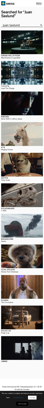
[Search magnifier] (41, 25)
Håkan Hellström (10, 57)
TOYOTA (7, 87)
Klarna (7, 301)
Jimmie (4, 361)
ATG (7, 148)
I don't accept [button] (22, 404)
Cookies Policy (18, 398)
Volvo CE (6, 332)
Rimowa (11, 118)
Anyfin (5, 179)
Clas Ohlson (9, 271)
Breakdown (7, 240)
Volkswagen (7, 209)
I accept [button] (32, 397)
